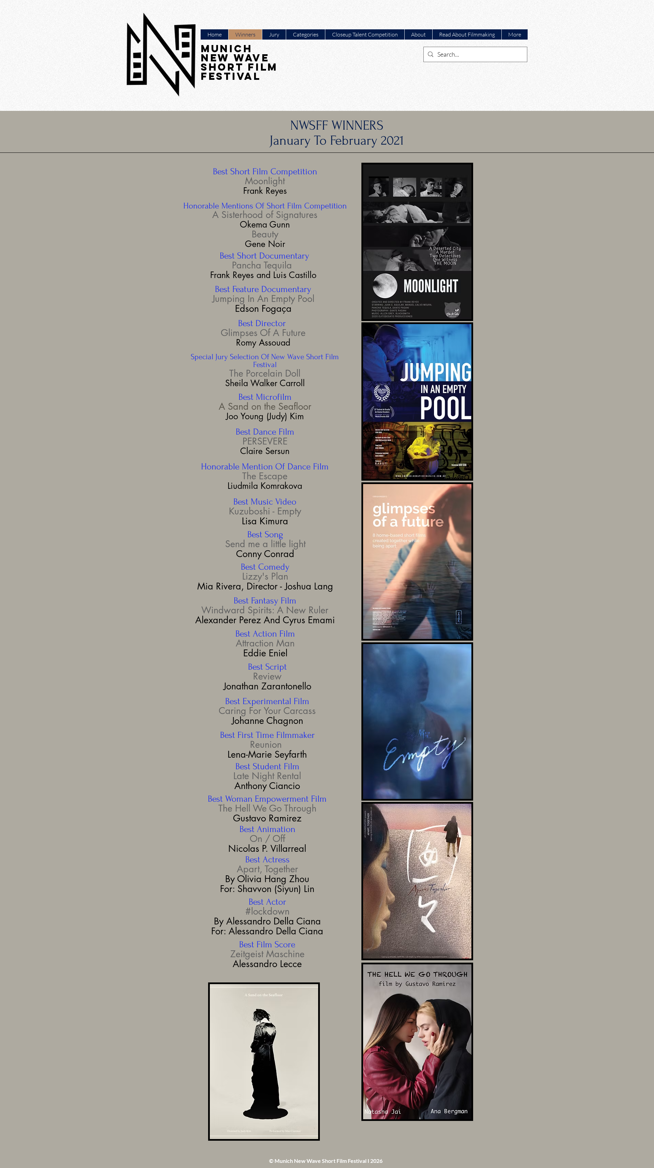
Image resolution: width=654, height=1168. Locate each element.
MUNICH (226, 48)
